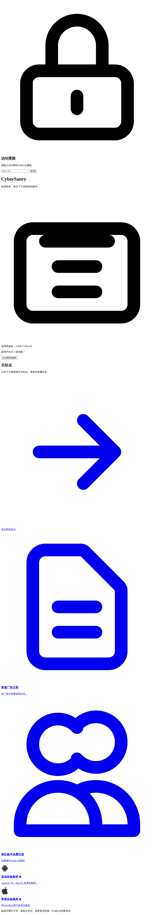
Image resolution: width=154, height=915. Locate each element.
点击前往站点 (8, 529)
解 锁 (33, 171)
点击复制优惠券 (9, 358)
